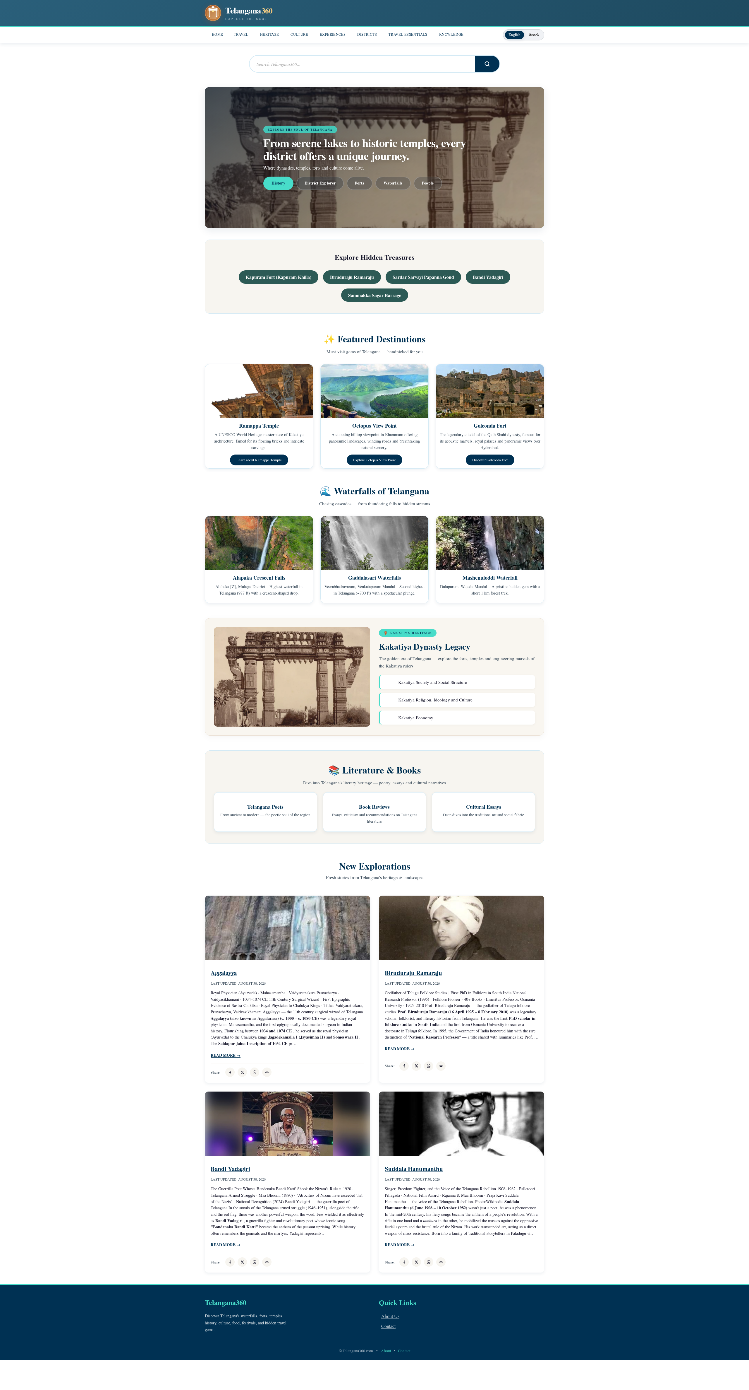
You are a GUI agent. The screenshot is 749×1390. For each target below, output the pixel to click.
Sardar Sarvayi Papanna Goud (423, 277)
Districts (367, 34)
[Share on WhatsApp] (254, 1072)
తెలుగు (534, 34)
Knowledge (451, 34)
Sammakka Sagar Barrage (374, 295)
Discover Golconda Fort (490, 459)
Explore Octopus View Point (374, 459)
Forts (359, 183)
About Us (390, 1316)
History (278, 183)
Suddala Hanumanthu (414, 1168)
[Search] (487, 64)
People (428, 183)
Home (217, 34)
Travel (241, 34)
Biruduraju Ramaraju (352, 277)
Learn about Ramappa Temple (259, 459)
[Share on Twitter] (242, 1072)
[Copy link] (267, 1072)
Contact (388, 1326)
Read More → (225, 1055)
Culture (299, 34)
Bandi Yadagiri (488, 277)
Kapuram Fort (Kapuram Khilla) (278, 277)
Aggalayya (224, 972)
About (386, 1350)
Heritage (269, 34)
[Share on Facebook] (230, 1072)
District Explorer (320, 183)
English (514, 34)
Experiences (333, 34)
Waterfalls (393, 183)
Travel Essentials (408, 34)
